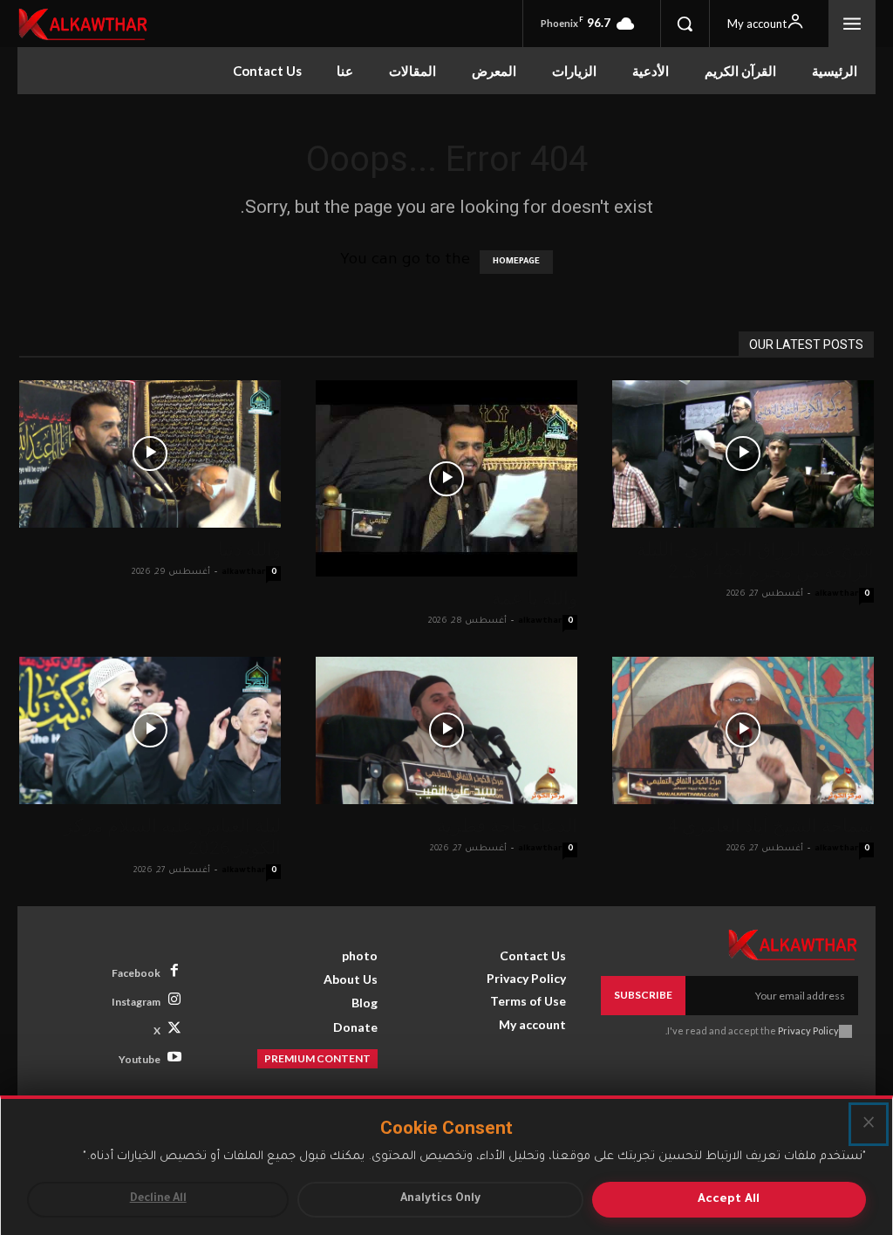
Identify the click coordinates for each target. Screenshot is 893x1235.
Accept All (729, 1199)
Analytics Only (440, 1199)
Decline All (158, 1199)
